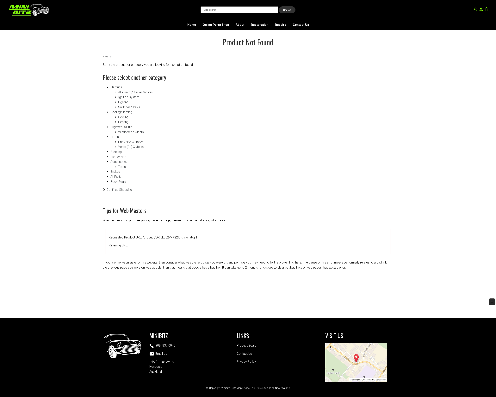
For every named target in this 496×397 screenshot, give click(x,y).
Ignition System (128, 97)
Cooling (123, 117)
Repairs (280, 25)
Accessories (118, 162)
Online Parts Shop (216, 25)
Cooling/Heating (121, 112)
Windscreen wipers (131, 132)
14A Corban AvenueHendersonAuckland (162, 367)
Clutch (114, 137)
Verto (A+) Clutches (131, 147)
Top (492, 301)
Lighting (123, 102)
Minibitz (225, 388)
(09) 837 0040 (165, 345)
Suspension (118, 157)
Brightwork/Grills (121, 127)
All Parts (115, 177)
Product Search (247, 345)
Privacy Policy (246, 361)
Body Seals (118, 182)
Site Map (237, 388)
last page (203, 262)
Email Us (161, 353)
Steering (116, 152)
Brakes (115, 171)
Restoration (259, 25)
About (240, 25)
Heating (123, 122)
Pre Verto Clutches (131, 142)
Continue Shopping (119, 190)
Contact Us (301, 25)
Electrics (116, 87)
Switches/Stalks (129, 107)
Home (191, 25)
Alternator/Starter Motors (135, 92)
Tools (122, 167)
